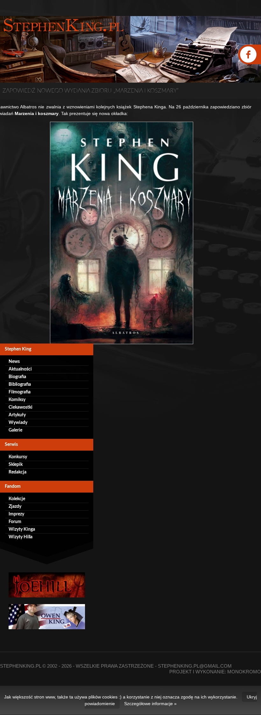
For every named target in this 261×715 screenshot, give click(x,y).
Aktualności (20, 369)
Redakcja (17, 472)
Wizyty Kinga (22, 529)
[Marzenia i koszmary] (121, 233)
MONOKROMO (244, 671)
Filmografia (20, 392)
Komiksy (17, 400)
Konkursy (18, 457)
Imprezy (16, 514)
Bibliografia (20, 384)
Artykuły (17, 415)
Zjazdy (15, 506)
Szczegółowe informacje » (150, 703)
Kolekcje (17, 499)
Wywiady (18, 422)
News (14, 361)
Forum (15, 522)
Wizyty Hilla (20, 537)
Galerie (15, 430)
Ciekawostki (20, 407)
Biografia (17, 377)
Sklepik (16, 464)
